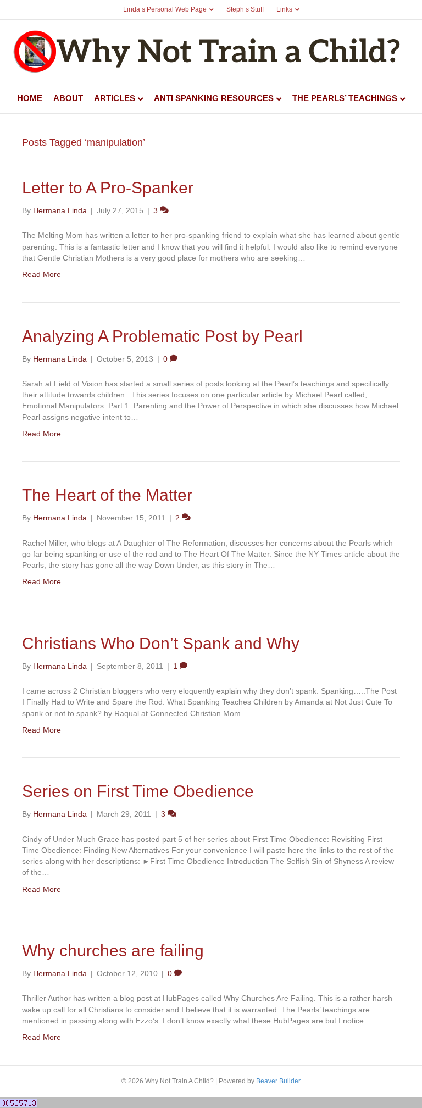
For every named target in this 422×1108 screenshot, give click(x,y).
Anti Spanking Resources (214, 98)
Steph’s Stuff (245, 9)
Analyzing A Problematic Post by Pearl (162, 336)
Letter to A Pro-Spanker (107, 188)
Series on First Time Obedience (138, 791)
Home (29, 98)
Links (284, 9)
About (68, 98)
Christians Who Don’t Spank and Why (160, 643)
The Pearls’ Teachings (344, 98)
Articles (114, 98)
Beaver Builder (278, 1081)
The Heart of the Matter (107, 495)
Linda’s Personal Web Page (165, 9)
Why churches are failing (113, 950)
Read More (41, 274)
